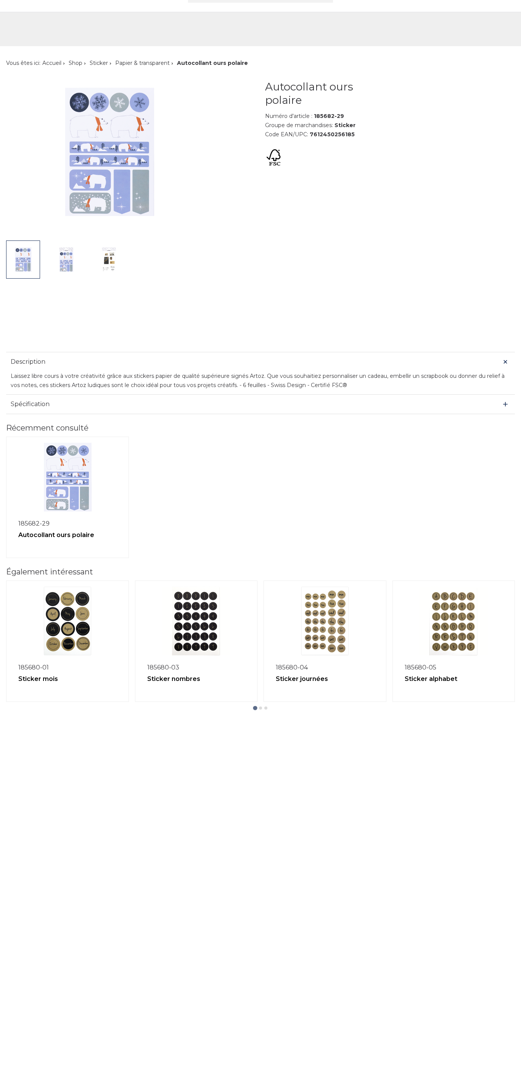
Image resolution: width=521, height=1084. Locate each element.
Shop (75, 63)
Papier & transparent (142, 63)
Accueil (51, 63)
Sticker (99, 63)
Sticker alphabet (431, 678)
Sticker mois (38, 678)
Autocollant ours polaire (56, 535)
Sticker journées (302, 678)
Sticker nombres (173, 678)
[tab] (255, 708)
